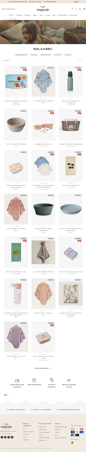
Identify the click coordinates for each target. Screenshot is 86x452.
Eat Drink (58, 55)
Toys (41, 15)
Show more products (42, 368)
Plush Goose (42, 427)
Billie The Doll (42, 440)
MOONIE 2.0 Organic (44, 437)
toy (24, 429)
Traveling (34, 55)
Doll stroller (26, 439)
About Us (57, 429)
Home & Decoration (28, 431)
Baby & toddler (12, 19)
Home (4, 18)
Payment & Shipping (60, 437)
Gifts (54, 15)
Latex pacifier (42, 429)
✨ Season (18, 15)
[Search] (76, 9)
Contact (76, 1)
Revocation (41, 448)
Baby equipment (21, 55)
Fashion (27, 15)
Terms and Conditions (18, 448)
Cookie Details (48, 448)
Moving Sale (63, 15)
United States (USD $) (8, 9)
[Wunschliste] (72, 9)
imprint (35, 448)
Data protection (28, 448)
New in (11, 15)
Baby (34, 15)
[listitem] (18, 1)
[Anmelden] (80, 9)
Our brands (73, 15)
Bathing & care (46, 55)
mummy (68, 55)
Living (47, 15)
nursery (25, 437)
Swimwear (26, 434)
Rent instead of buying (61, 427)
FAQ (56, 435)
